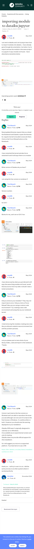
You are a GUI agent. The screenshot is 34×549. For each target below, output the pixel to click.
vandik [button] (9, 36)
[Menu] (3, 5)
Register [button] (22, 116)
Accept (13, 545)
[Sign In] (31, 5)
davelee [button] (10, 476)
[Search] (28, 5)
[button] (4, 37)
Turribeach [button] (11, 125)
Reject (22, 545)
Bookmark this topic (10, 509)
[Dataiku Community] (17, 5)
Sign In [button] (11, 116)
